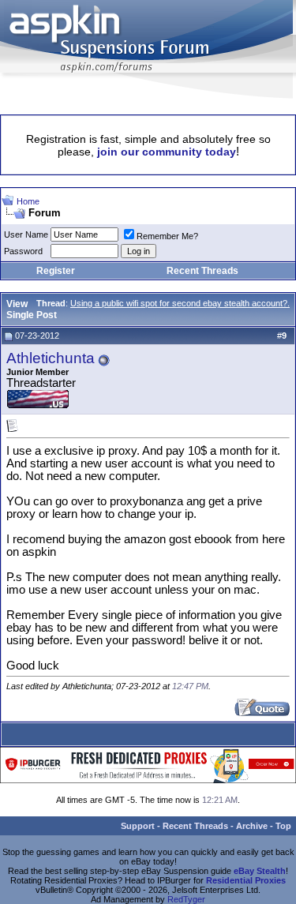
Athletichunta (50, 358)
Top (283, 826)
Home (28, 201)
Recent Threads (202, 270)
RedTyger (186, 899)
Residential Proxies (246, 880)
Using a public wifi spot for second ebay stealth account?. (180, 303)
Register (55, 270)
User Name (26, 234)
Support (138, 826)
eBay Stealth (260, 871)
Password (23, 251)
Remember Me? (167, 236)
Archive (252, 826)
